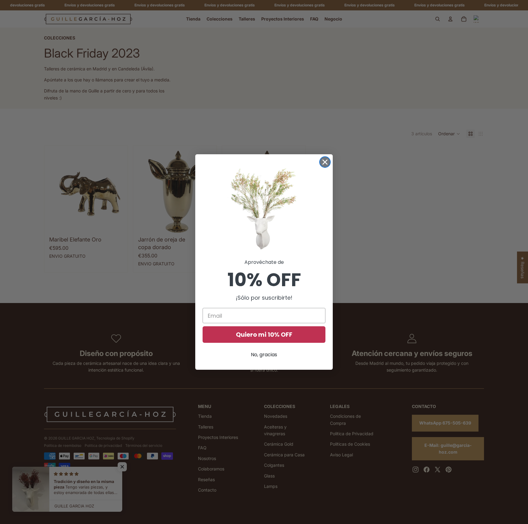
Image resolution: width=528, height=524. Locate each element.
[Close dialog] (325, 162)
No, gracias (264, 354)
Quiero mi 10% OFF (264, 334)
